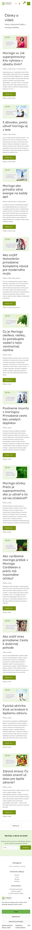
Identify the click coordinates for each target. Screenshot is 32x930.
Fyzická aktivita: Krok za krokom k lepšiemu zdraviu (15, 709)
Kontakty (16, 881)
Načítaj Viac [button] (16, 826)
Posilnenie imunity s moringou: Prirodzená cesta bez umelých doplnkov (16, 415)
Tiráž (29, 925)
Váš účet (16, 875)
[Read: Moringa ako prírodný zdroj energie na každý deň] (16, 175)
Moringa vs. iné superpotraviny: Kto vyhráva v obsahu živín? (14, 58)
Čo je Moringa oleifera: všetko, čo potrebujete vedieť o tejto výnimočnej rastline (14, 341)
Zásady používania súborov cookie (7, 926)
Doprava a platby (16, 891)
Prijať (16, 912)
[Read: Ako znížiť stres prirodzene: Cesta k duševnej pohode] (16, 626)
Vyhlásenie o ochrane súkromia (20, 926)
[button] (29, 898)
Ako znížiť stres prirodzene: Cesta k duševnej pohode (15, 642)
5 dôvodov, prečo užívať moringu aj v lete (15, 126)
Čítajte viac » (10, 94)
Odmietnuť (16, 916)
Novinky (17, 879)
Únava (18, 278)
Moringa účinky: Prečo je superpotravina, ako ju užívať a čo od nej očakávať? (15, 490)
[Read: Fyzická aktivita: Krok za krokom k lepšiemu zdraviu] (16, 695)
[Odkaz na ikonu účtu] (19, 3)
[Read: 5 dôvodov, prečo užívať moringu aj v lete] (16, 111)
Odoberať (26, 847)
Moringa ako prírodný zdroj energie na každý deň (15, 191)
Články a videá (7, 69)
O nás (16, 877)
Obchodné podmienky (16, 889)
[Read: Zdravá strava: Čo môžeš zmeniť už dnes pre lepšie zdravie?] (16, 760)
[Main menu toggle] (28, 3)
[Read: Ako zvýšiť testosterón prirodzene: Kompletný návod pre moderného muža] (16, 244)
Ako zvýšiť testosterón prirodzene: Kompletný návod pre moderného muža (15, 264)
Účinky (13, 69)
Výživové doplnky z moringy (17, 866)
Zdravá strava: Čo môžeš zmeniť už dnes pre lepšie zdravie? (15, 776)
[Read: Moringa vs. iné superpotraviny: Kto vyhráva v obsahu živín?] (16, 42)
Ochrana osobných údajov (16, 893)
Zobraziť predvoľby (16, 921)
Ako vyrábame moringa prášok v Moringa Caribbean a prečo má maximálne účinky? (15, 567)
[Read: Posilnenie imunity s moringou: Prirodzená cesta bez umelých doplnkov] (16, 397)
